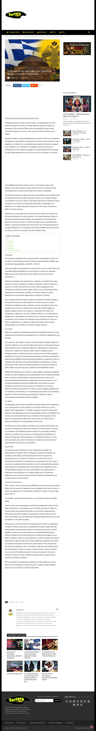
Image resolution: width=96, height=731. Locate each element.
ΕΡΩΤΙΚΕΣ (43, 32)
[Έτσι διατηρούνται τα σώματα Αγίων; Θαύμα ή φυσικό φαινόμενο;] (50, 644)
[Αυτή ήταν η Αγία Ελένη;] (15, 666)
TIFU (54, 32)
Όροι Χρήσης (21, 723)
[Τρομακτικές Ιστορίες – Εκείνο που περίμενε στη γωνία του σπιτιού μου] (67, 141)
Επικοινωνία (9, 723)
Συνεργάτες (70, 723)
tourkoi (21, 602)
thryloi (17, 602)
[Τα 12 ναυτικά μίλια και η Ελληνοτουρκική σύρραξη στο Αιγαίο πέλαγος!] (32, 644)
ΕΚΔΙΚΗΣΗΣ (29, 32)
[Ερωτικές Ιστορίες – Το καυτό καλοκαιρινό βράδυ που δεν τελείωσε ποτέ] (67, 149)
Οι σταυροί (10, 243)
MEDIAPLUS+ (87, 728)
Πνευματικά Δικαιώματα (37, 723)
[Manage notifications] (91, 726)
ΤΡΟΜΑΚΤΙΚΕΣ (14, 32)
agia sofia (11, 602)
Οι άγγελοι (10, 241)
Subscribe (57, 700)
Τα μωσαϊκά (10, 248)
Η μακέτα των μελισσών (14, 250)
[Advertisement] (63, 15)
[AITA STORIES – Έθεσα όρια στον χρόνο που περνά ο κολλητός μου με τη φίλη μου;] (77, 104)
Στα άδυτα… (10, 246)
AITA (63, 32)
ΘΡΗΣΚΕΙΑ (10, 67)
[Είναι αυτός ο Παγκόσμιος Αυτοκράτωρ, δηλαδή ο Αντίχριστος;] (15, 644)
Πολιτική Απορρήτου (55, 723)
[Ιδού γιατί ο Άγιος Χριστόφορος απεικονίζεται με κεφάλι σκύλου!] (50, 666)
